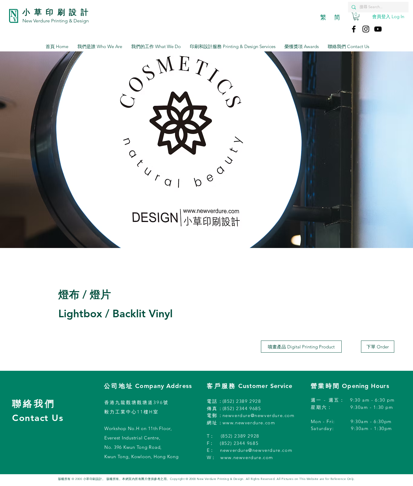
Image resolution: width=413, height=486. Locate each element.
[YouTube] (377, 29)
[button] (356, 16)
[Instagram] (365, 29)
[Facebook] (353, 29)
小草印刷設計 (57, 12)
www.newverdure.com (249, 423)
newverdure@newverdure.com (259, 415)
